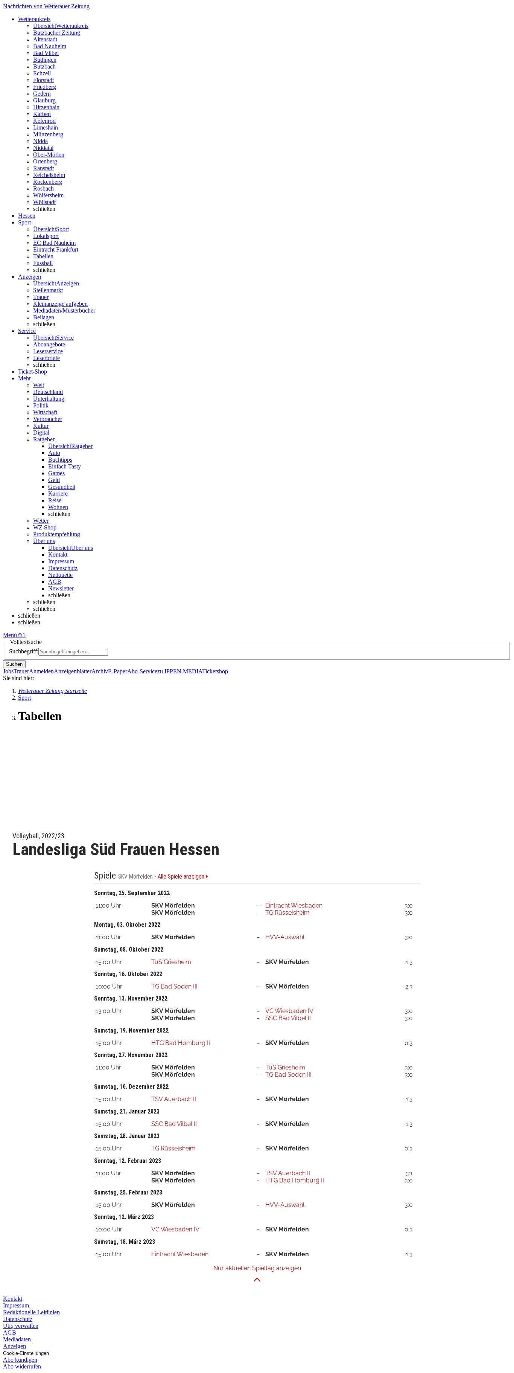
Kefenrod (44, 120)
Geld (54, 480)
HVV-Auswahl (284, 937)
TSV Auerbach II (173, 1099)
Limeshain (45, 127)
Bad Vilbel (46, 53)
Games (56, 473)
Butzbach (44, 66)
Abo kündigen (20, 1359)
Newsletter (61, 588)
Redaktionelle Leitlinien (31, 1312)
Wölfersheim (48, 195)
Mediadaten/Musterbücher (64, 310)
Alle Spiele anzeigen (182, 876)
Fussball (43, 263)
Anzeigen (14, 1346)
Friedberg (44, 87)
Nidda (40, 141)
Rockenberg (47, 181)
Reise (54, 500)
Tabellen (43, 256)
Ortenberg (45, 161)
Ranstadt (43, 168)
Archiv (99, 671)
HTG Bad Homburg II (180, 1043)
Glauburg (44, 100)
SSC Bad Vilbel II (288, 1018)
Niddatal (43, 148)
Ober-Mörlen (48, 154)
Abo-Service (142, 671)
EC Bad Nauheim (54, 243)
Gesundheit (61, 487)
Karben (42, 114)
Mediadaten (17, 1339)
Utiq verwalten (20, 1326)
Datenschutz (63, 568)
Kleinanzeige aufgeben (60, 304)
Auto (54, 453)
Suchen (14, 664)
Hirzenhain (46, 107)
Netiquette (60, 575)
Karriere (58, 493)
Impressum (61, 561)
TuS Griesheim (171, 962)
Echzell (42, 73)
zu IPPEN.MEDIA (179, 671)
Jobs (8, 671)
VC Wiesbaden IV (289, 1010)
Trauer (41, 297)
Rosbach (43, 188)
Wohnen (58, 507)
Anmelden (41, 671)
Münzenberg (48, 134)
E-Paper (117, 671)
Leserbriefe (46, 358)
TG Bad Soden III (174, 986)
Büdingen (44, 59)
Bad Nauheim (49, 46)
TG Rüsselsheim (287, 912)
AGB (54, 581)
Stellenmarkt (48, 290)
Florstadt (43, 80)
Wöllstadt (44, 202)
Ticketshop (215, 671)
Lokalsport (46, 236)
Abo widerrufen (22, 1366)
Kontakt (57, 554)
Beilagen (43, 317)
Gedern (42, 93)
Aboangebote (49, 344)
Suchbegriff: (23, 651)
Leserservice (48, 351)
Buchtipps (60, 459)
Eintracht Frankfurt (55, 249)
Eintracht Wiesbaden (293, 905)
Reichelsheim (49, 175)
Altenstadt (45, 39)
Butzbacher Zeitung (56, 32)
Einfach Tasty (64, 466)
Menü (10, 635)
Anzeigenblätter (72, 671)
